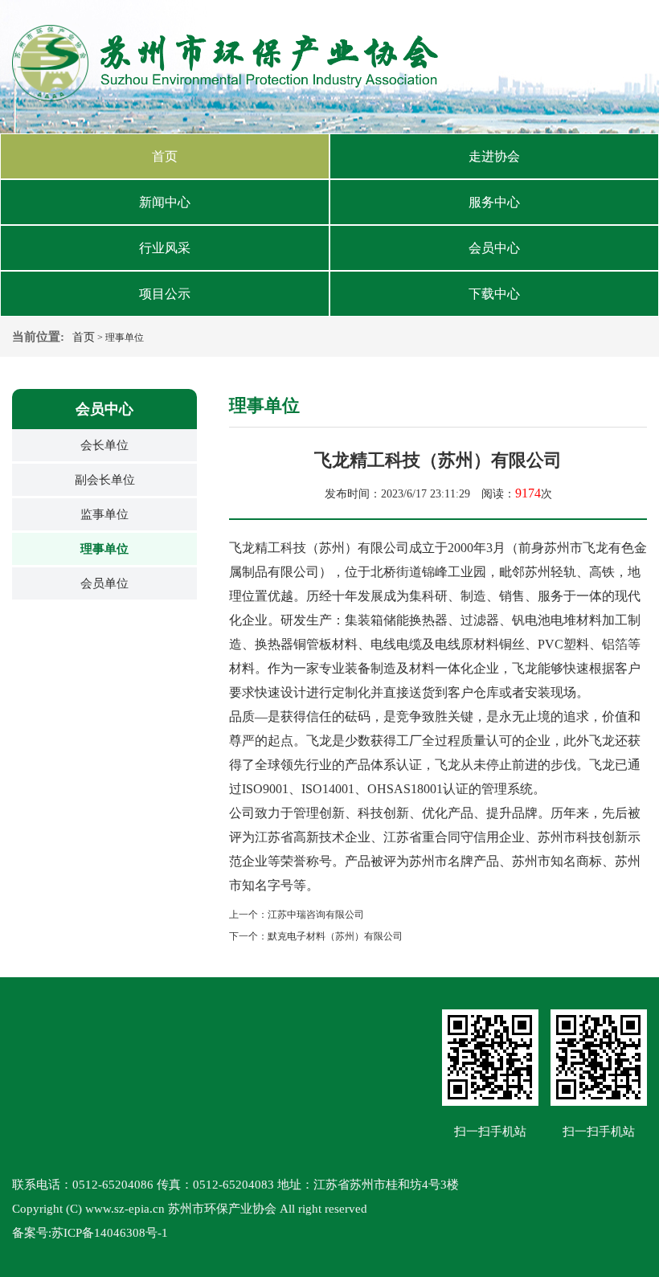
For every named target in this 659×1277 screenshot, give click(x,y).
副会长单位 (105, 479)
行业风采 (164, 248)
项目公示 (164, 294)
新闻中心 (164, 202)
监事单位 (104, 514)
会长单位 (104, 445)
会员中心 (494, 248)
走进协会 (494, 156)
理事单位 (104, 548)
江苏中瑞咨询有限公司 (316, 914)
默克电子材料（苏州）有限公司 (335, 936)
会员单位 (104, 583)
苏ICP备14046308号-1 (109, 1232)
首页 (165, 156)
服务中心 (494, 202)
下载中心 (494, 294)
